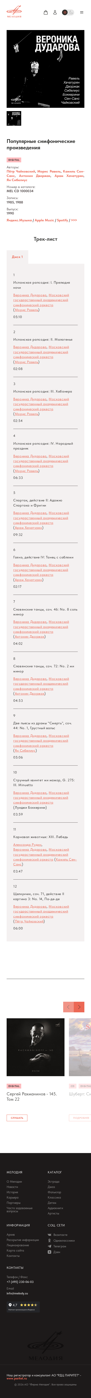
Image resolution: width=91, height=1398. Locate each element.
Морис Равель (49, 171)
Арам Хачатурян (69, 176)
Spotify (62, 220)
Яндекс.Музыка (19, 220)
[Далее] (79, 1007)
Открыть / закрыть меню (81, 12)
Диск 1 (17, 257)
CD (73, 1086)
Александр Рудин (27, 844)
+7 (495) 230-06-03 (20, 1281)
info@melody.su (17, 1293)
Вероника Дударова (30, 295)
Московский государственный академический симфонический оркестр (41, 300)
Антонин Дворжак (35, 176)
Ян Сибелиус (17, 180)
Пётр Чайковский (21, 171)
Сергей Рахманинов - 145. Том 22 (32, 1096)
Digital (13, 159)
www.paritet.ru (17, 1378)
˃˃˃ (74, 220)
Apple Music (44, 220)
